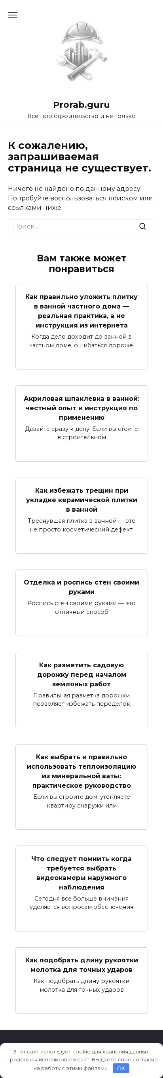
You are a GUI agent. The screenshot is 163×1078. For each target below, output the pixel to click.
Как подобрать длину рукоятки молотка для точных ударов (81, 964)
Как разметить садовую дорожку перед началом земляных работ (81, 674)
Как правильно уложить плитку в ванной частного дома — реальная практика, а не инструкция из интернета (81, 311)
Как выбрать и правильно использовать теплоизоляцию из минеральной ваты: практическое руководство (81, 771)
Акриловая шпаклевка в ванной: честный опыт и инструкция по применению (81, 407)
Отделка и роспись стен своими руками (81, 587)
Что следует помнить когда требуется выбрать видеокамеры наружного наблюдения (81, 873)
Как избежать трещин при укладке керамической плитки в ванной (81, 500)
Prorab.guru (81, 104)
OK (121, 1068)
